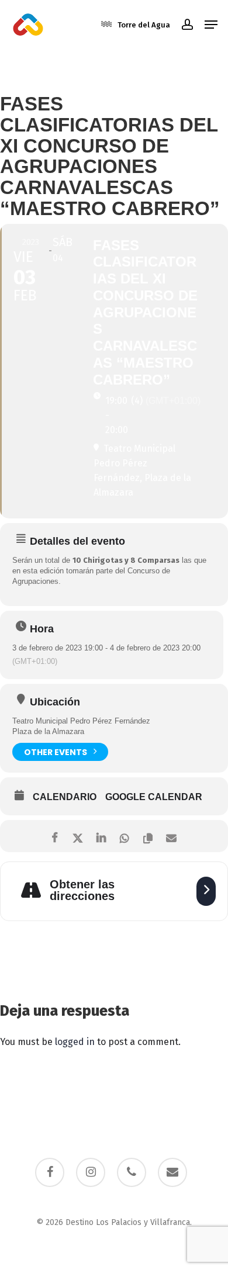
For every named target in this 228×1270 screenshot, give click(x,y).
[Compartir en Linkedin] (101, 836)
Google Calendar (153, 797)
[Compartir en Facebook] (54, 836)
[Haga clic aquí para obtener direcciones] (206, 891)
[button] (211, 24)
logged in (75, 1041)
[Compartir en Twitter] (77, 836)
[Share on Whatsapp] (124, 836)
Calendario (64, 797)
